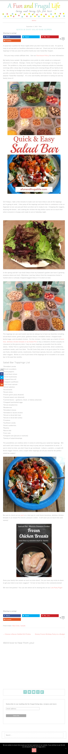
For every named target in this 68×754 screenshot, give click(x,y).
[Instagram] (38, 692)
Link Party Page (56, 587)
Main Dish (16, 626)
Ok (34, 750)
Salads (22, 626)
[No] (66, 748)
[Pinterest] (29, 692)
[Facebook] (25, 692)
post (22, 515)
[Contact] (33, 692)
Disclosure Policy (42, 55)
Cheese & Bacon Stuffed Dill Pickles (17, 634)
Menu (34, 20)
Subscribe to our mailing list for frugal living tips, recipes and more (31, 704)
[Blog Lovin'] (42, 692)
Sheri (40, 26)
